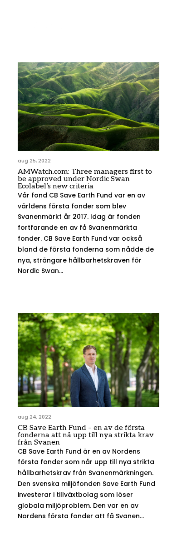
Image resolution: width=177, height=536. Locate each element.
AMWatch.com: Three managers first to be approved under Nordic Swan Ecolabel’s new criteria (85, 179)
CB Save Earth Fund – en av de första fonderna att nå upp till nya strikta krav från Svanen (86, 435)
